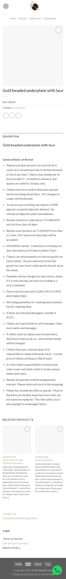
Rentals (22, 18)
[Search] (62, 6)
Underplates (50, 18)
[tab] (33, 136)
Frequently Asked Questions (20, 518)
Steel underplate (44, 460)
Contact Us (9, 513)
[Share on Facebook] (12, 115)
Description (11, 136)
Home (13, 18)
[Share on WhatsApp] (6, 115)
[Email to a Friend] (18, 115)
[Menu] (6, 6)
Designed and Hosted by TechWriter (33, 574)
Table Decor (35, 18)
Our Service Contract (15, 543)
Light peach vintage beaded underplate (13, 462)
